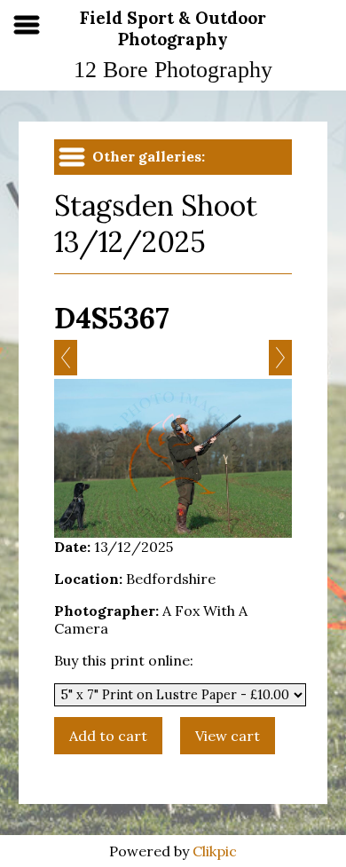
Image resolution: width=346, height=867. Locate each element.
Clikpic (215, 851)
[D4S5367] (173, 458)
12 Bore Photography (173, 70)
